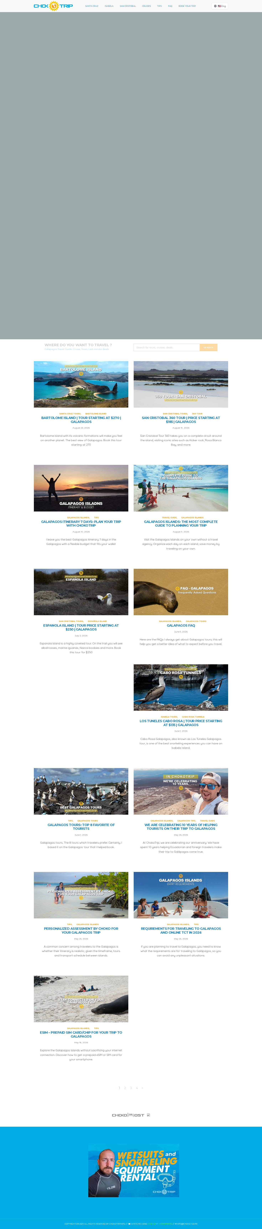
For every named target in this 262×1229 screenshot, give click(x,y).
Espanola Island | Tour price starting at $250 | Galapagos (81, 627)
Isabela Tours (169, 717)
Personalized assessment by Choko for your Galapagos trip (81, 931)
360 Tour (143, 127)
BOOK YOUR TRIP (187, 6)
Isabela (109, 6)
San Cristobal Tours (124, 127)
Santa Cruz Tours (120, 45)
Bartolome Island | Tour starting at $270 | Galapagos (131, 59)
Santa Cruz (91, 6)
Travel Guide (120, 286)
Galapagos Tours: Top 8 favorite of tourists (81, 827)
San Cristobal (128, 6)
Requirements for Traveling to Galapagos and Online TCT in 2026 (181, 931)
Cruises (146, 6)
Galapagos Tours (196, 621)
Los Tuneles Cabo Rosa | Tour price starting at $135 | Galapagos (181, 723)
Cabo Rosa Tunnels (193, 717)
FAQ (170, 6)
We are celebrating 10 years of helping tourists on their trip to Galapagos (181, 827)
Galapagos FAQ (181, 625)
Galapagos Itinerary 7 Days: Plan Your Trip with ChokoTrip (131, 223)
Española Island (97, 621)
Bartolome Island (142, 45)
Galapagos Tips (186, 821)
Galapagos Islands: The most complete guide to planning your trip (131, 304)
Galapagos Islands (126, 208)
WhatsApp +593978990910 (160, 1224)
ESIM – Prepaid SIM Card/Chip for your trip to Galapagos (81, 1034)
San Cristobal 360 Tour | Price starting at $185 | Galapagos (131, 141)
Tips (159, 6)
